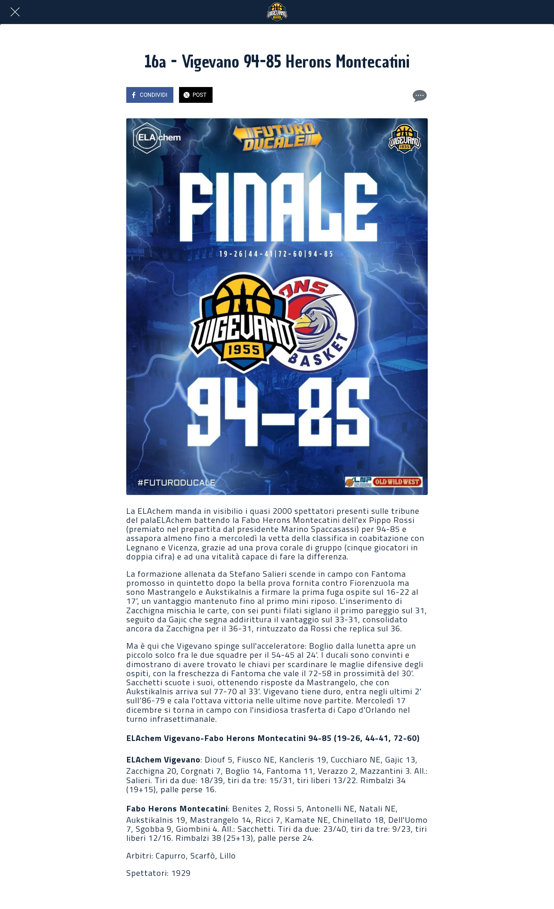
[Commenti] (419, 96)
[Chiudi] (15, 12)
